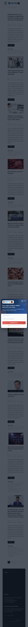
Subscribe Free (14, 322)
